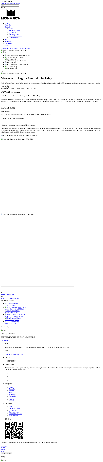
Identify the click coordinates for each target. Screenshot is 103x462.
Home (7, 23)
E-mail (3, 449)
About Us (8, 25)
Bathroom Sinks (14, 34)
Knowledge (8, 41)
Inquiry (3, 451)
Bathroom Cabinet (15, 30)
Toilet (10, 29)
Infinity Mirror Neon (7, 295)
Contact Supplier (6, 453)
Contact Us (8, 43)
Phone (3, 448)
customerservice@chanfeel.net (10, 3)
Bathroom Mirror (25, 48)
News (7, 39)
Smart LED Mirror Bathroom (10, 298)
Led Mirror (12, 32)
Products (7, 27)
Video (7, 45)
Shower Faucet (13, 38)
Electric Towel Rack (15, 36)
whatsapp (4, 446)
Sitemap (11, 400)
